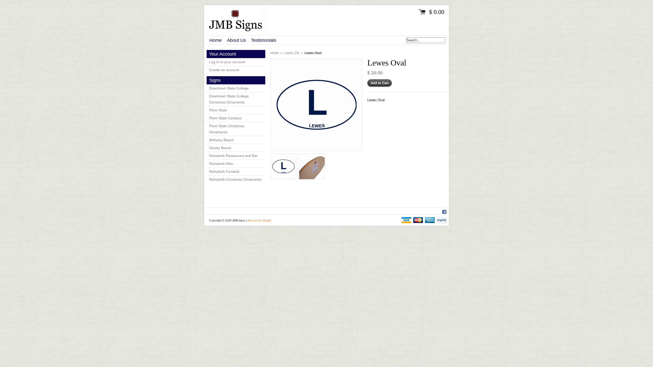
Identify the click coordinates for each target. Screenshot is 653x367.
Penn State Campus (225, 118)
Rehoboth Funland (224, 171)
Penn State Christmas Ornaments (226, 129)
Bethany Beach (221, 140)
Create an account (224, 70)
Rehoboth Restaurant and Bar (233, 156)
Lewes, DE (291, 53)
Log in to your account (227, 62)
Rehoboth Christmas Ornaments (235, 179)
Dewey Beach (220, 148)
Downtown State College (229, 88)
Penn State (218, 110)
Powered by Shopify (259, 220)
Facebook (444, 211)
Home (274, 53)
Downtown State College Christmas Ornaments (229, 99)
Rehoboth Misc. (221, 164)
